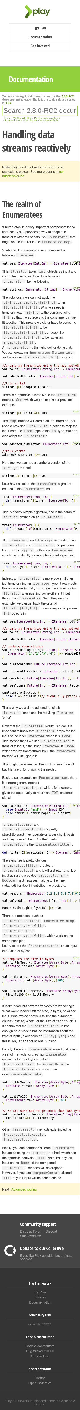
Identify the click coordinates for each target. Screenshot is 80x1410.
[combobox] (40, 111)
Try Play (40, 28)
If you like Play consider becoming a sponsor (46, 1257)
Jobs (40, 1324)
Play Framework (40, 11)
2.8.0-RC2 (67, 96)
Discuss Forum (31, 1231)
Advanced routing (24, 1189)
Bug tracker (40, 1350)
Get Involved (40, 45)
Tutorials (40, 1297)
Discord (51, 1231)
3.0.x (8, 102)
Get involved (40, 1356)
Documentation (40, 37)
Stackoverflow (30, 1235)
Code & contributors (40, 1345)
